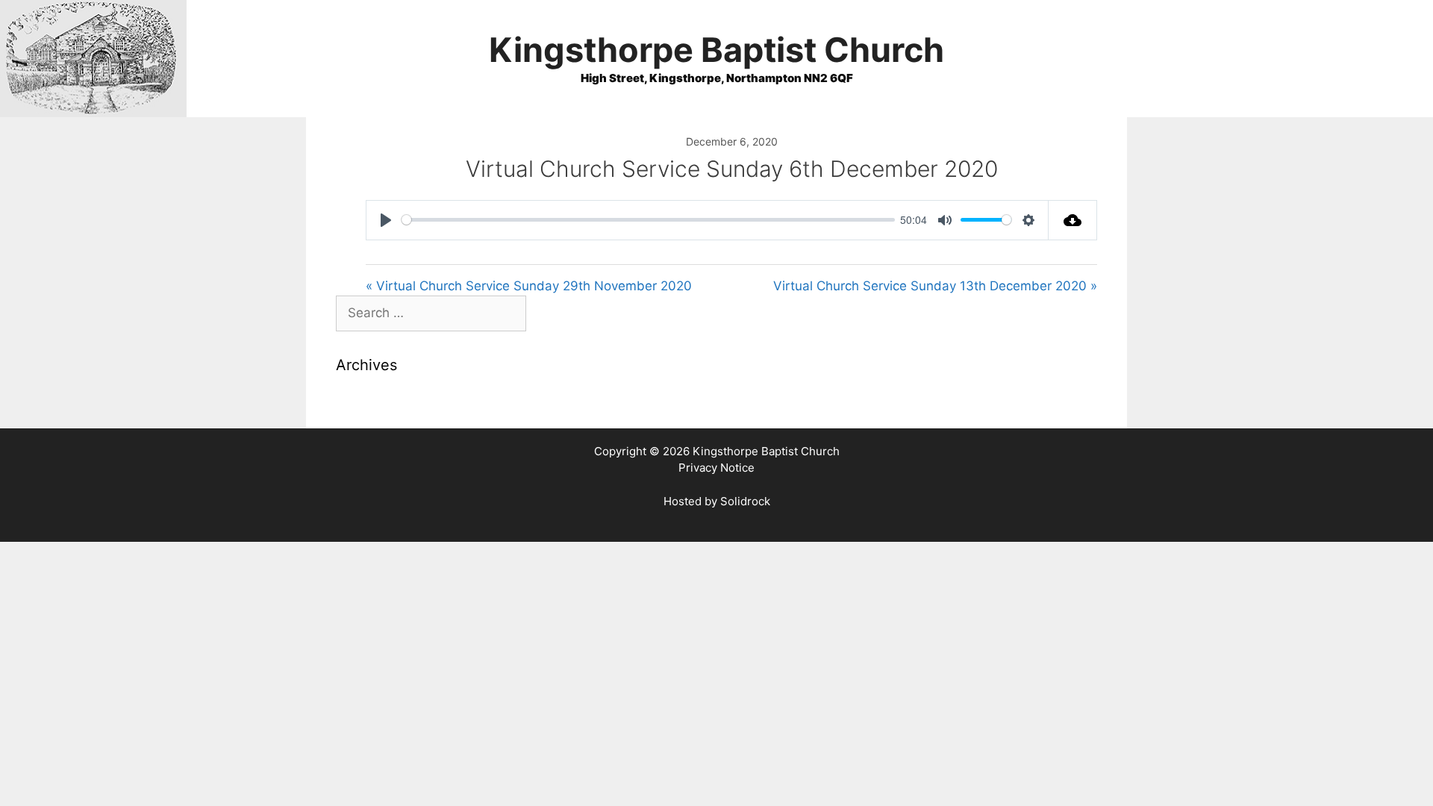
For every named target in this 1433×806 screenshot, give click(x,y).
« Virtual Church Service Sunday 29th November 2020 (529, 285)
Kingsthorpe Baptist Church (716, 49)
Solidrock (745, 501)
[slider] (648, 220)
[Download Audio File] (1073, 220)
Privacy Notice (716, 467)
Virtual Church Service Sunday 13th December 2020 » (935, 285)
